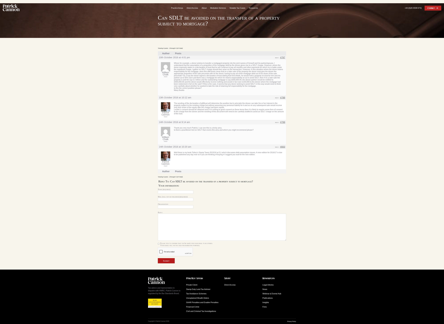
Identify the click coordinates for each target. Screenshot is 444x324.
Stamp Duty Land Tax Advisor (198, 289)
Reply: (160, 212)
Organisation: (163, 204)
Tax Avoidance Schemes (196, 294)
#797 (282, 57)
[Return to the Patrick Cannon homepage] (156, 285)
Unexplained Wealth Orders (197, 298)
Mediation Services (218, 8)
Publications (267, 298)
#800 (282, 147)
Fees (264, 307)
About (204, 8)
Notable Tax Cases (237, 8)
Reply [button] (277, 57)
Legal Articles (268, 285)
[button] (433, 8)
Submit (166, 261)
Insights (265, 302)
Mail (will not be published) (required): (173, 197)
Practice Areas (177, 8)
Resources (253, 8)
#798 (282, 97)
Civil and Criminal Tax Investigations (201, 311)
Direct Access (192, 8)
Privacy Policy (291, 321)
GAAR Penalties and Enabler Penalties (202, 302)
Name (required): (164, 189)
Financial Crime (192, 307)
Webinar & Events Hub (271, 294)
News (264, 289)
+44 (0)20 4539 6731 (413, 8)
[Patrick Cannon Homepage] (11, 8)
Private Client (191, 285)
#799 (282, 122)
